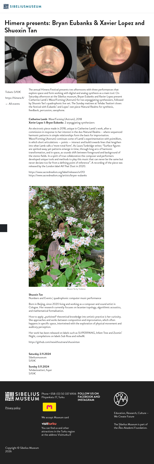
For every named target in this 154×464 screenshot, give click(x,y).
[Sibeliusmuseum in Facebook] (80, 407)
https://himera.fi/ (14, 98)
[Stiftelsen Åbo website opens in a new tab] (121, 405)
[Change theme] (3, 228)
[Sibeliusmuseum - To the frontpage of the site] (22, 8)
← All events (12, 103)
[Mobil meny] (148, 6)
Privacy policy (12, 408)
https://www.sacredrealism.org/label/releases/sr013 (57, 172)
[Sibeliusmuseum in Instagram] (86, 407)
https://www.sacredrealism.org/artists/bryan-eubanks (58, 175)
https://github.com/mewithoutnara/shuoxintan (54, 342)
